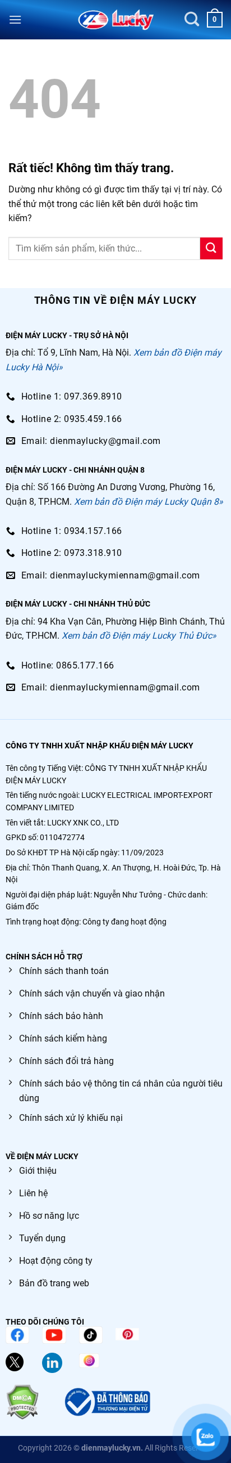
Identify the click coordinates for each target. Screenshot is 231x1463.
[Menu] (15, 19)
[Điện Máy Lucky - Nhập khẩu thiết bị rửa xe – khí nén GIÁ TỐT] (115, 20)
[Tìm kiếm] (191, 19)
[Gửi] (211, 248)
